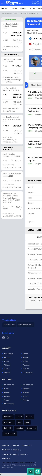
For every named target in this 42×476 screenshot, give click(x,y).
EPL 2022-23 (28, 385)
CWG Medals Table (25, 325)
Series (22, 8)
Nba (27, 422)
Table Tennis (9, 434)
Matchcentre (9, 404)
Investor (16, 450)
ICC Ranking (27, 372)
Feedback (26, 445)
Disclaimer (6, 450)
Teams (7, 369)
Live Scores (8, 354)
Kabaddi (7, 428)
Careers (23, 454)
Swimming (31, 428)
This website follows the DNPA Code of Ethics (18, 463)
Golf (19, 422)
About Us (16, 445)
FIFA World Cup (9, 325)
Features (26, 365)
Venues (7, 372)
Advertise (5, 445)
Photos (25, 361)
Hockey (29, 417)
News (30, 98)
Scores (14, 8)
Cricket (4, 8)
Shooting (19, 428)
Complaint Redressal (9, 454)
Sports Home (6, 13)
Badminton (8, 422)
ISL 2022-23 (9, 385)
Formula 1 (8, 417)
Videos (7, 365)
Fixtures (32, 8)
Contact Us (6, 458)
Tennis (19, 417)
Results (26, 357)
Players (26, 369)
